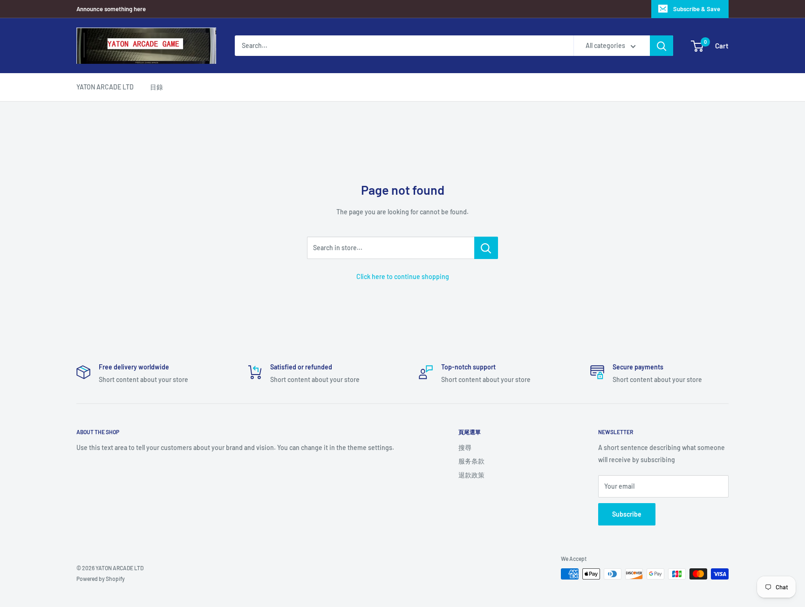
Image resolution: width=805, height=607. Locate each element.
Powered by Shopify (100, 578)
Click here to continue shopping (402, 276)
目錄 (156, 87)
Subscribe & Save (696, 9)
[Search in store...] (486, 248)
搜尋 (464, 447)
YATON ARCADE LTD (105, 87)
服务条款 (471, 461)
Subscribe (626, 514)
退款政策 (471, 475)
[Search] (661, 45)
